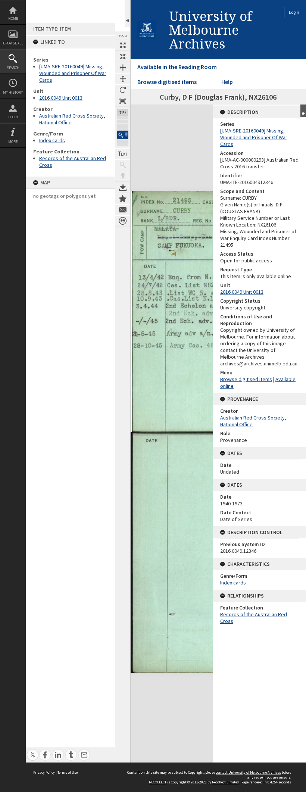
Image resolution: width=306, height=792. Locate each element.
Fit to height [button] (122, 78)
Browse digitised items (167, 81)
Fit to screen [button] (122, 56)
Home (13, 18)
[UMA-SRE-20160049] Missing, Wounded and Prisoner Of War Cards (72, 73)
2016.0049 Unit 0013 (60, 97)
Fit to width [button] (122, 67)
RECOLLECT (157, 782)
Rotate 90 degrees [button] (122, 90)
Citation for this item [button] (122, 221)
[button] (122, 135)
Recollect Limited (225, 782)
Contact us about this (122, 209)
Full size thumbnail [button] (122, 45)
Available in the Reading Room (177, 67)
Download (122, 187)
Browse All (13, 43)
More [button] (13, 141)
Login (13, 117)
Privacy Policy (44, 772)
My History (13, 92)
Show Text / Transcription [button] (122, 153)
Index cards (52, 140)
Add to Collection (122, 198)
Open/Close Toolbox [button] (127, 13)
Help (227, 81)
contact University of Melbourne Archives (248, 772)
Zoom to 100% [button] (122, 101)
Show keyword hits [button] (122, 165)
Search (13, 67)
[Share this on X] (32, 750)
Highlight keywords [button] (122, 176)
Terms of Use (67, 772)
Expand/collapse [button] (303, 111)
